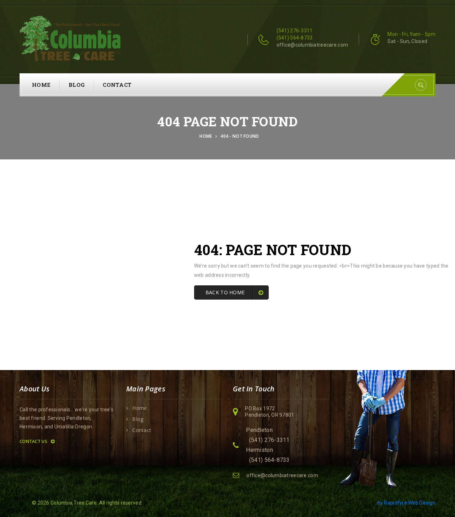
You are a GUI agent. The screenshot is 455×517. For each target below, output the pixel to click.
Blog (77, 84)
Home (41, 84)
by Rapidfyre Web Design (406, 503)
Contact (117, 84)
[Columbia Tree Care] (70, 37)
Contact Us (34, 441)
